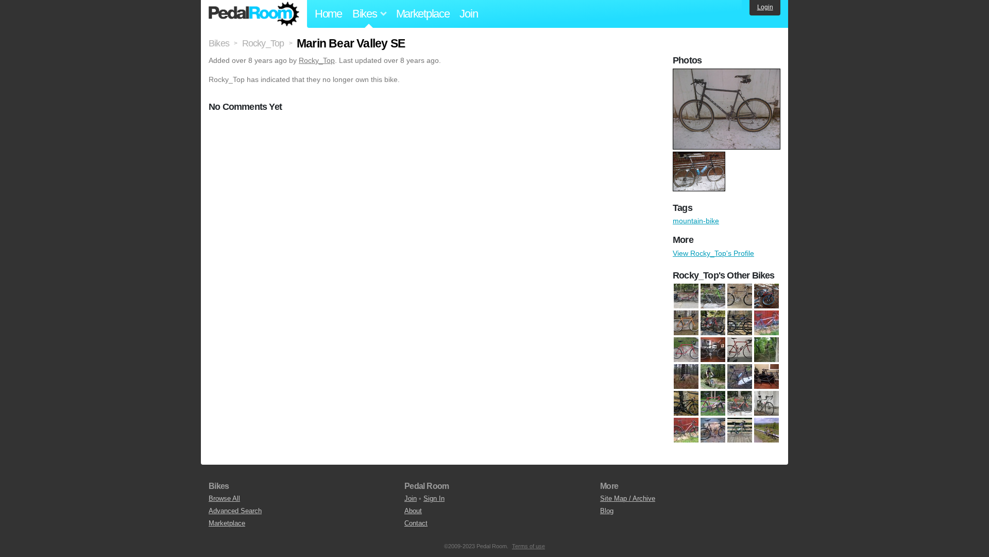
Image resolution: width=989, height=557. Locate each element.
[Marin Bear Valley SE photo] (728, 74)
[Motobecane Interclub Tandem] (766, 376)
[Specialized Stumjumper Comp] (686, 430)
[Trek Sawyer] (739, 323)
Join (468, 13)
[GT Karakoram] (766, 350)
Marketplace (423, 13)
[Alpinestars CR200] (766, 323)
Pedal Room (254, 14)
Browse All (224, 498)
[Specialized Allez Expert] (766, 403)
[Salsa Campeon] (739, 403)
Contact (416, 523)
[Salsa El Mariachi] (766, 296)
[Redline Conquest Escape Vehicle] (739, 296)
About (413, 511)
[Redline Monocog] (686, 403)
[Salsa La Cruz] (686, 323)
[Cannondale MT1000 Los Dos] (686, 296)
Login (765, 7)
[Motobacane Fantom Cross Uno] (739, 376)
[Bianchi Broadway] (686, 350)
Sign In (434, 498)
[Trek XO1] (766, 430)
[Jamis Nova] (713, 296)
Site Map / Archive (627, 498)
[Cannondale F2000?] (713, 350)
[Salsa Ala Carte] (713, 403)
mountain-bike (696, 221)
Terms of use (528, 546)
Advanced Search (235, 511)
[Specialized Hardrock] (713, 323)
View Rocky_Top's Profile (713, 253)
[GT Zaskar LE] (713, 376)
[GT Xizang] (686, 376)
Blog (606, 511)
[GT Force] (739, 350)
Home (328, 13)
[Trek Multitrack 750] (739, 430)
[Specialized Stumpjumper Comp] (713, 430)
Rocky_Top (317, 60)
